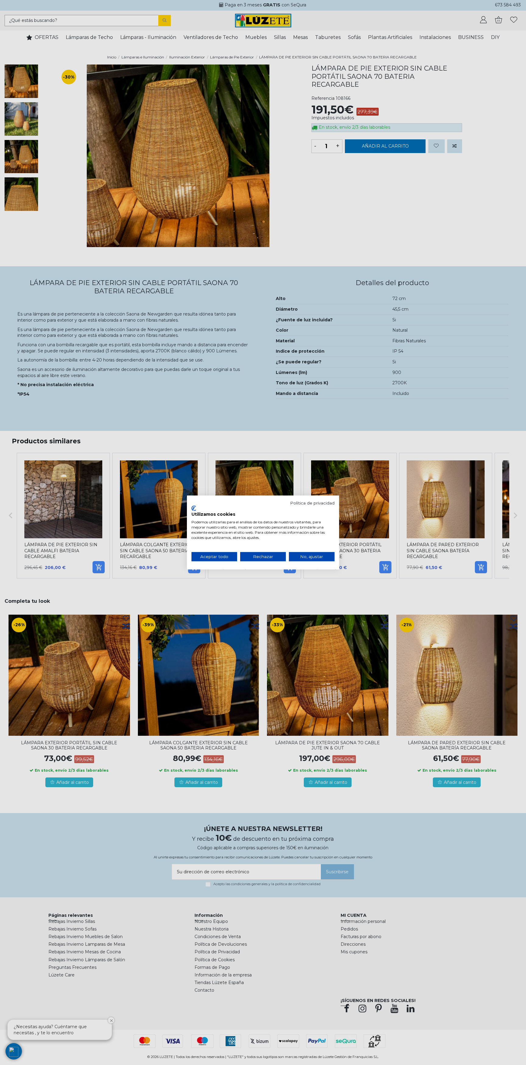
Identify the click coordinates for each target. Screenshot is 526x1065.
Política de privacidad (312, 503)
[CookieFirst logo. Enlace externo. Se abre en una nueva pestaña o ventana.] (193, 508)
